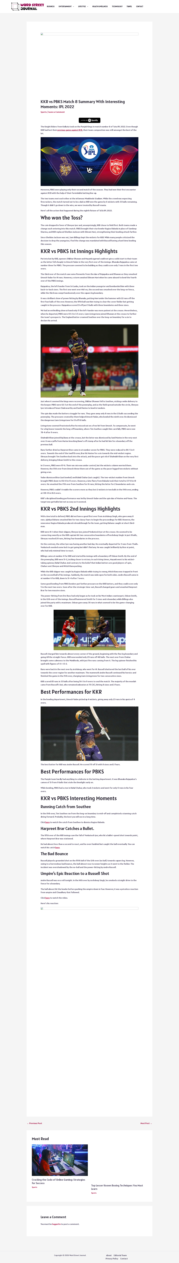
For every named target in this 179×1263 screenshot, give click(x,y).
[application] (73, 6)
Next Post (146, 1123)
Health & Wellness (100, 6)
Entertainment (65, 6)
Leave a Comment (56, 112)
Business (51, 6)
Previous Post (34, 1123)
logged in (56, 1224)
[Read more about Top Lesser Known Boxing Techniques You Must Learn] (119, 1162)
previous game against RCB (69, 130)
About (109, 1255)
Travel (129, 6)
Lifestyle (82, 6)
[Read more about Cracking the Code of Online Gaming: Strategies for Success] (60, 1160)
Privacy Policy (112, 1258)
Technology (117, 6)
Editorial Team (120, 1255)
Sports (44, 112)
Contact (139, 6)
